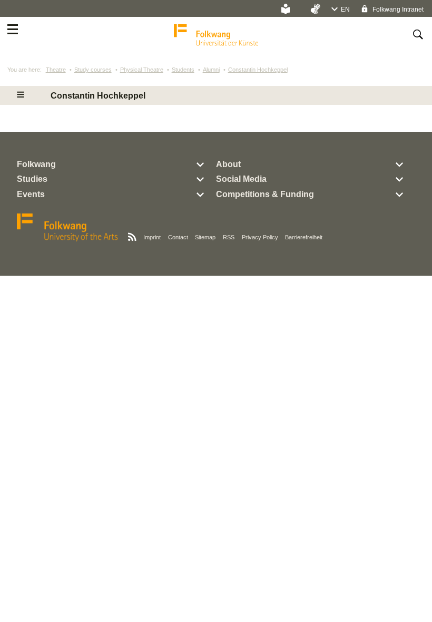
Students (183, 69)
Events (31, 194)
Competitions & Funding (265, 194)
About (228, 164)
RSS (228, 237)
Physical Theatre (141, 69)
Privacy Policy (260, 237)
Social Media (241, 178)
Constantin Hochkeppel (258, 69)
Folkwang (36, 164)
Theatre (56, 69)
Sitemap (205, 237)
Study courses (93, 69)
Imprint (152, 237)
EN (345, 9)
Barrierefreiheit (303, 237)
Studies (32, 178)
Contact (178, 237)
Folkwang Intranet (397, 9)
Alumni (211, 69)
